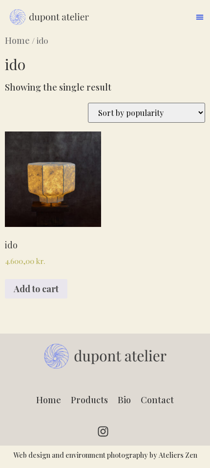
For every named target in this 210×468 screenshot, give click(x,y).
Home (17, 40)
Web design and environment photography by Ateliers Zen (105, 455)
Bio (124, 400)
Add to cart (36, 289)
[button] (200, 17)
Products (89, 400)
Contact (157, 400)
